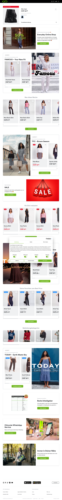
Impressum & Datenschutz (27, 498)
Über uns (48, 491)
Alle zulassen (45, 260)
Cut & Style (20, 494)
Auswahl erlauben (31, 260)
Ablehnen (17, 260)
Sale (34, 144)
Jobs (33, 491)
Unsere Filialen (5, 491)
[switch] (25, 256)
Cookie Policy (35, 498)
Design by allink (56, 498)
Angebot (6, 292)
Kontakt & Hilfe (5, 494)
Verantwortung (49, 494)
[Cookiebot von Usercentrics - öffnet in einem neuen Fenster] (47, 239)
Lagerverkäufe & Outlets (22, 491)
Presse (33, 494)
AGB (39, 498)
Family (42, 498)
